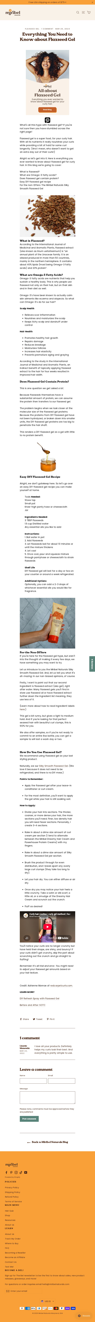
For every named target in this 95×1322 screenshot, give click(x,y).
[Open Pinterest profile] (47, 120)
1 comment (47, 29)
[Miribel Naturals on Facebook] (6, 1172)
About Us (9, 1224)
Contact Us (10, 1262)
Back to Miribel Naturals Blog (49, 1142)
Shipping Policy (12, 1192)
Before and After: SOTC (32, 1005)
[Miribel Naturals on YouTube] (25, 1172)
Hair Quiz (9, 1210)
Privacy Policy (12, 1187)
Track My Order (13, 1238)
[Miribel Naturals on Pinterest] (11, 1172)
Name (22, 1075)
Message (24, 1088)
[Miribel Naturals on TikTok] (20, 1172)
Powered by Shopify (12, 1177)
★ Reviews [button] (92, 664)
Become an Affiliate (15, 1257)
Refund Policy (12, 1196)
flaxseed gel (32, 29)
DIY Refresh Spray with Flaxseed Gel (39, 998)
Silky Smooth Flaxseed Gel (53, 765)
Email (50, 1075)
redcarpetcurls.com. (61, 985)
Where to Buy (11, 1243)
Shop (7, 1215)
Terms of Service (13, 1201)
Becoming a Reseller (15, 1252)
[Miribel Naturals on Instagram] (16, 1172)
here (22, 709)
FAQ (7, 1248)
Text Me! (9, 1266)
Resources (10, 1220)
